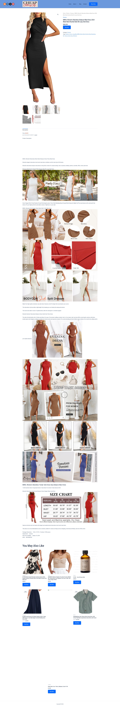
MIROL (78, 34)
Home (70, 4)
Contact (85, 4)
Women (68, 13)
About (74, 4)
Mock (81, 34)
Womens (75, 35)
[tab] (25, 130)
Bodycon (67, 34)
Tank (66, 35)
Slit (63, 35)
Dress (71, 34)
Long (73, 34)
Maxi (76, 34)
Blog (80, 4)
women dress (70, 35)
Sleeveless (93, 34)
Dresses (72, 13)
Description (25, 130)
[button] (76, 4)
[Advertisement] (60, 149)
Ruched (87, 34)
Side (90, 34)
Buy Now (67, 27)
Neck (84, 34)
